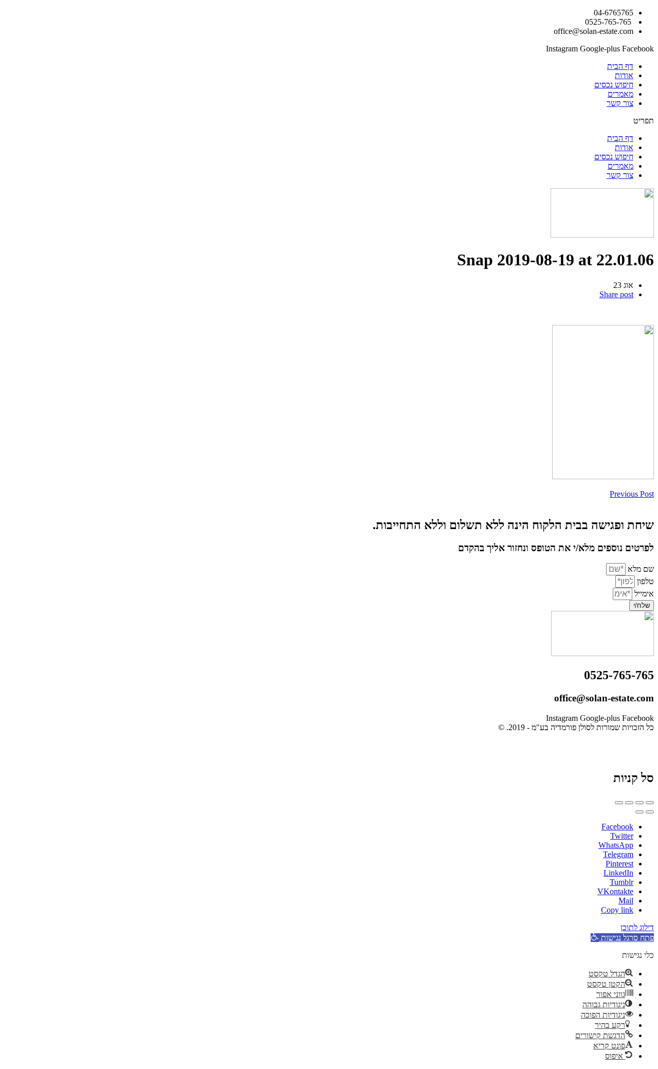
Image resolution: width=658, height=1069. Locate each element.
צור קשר (620, 103)
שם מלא (640, 569)
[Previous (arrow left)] (650, 811)
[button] (329, 120)
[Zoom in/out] (619, 802)
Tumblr (621, 882)
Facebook (617, 826)
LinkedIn (618, 872)
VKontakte (615, 891)
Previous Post (632, 494)
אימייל (643, 593)
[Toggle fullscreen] (629, 802)
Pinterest (619, 863)
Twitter (621, 835)
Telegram (618, 854)
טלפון (644, 581)
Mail (625, 900)
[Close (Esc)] (650, 802)
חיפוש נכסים (613, 84)
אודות (624, 75)
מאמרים (620, 93)
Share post (616, 294)
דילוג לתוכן (637, 927)
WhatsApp (615, 845)
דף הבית (620, 66)
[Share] (639, 802)
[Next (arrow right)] (639, 811)
